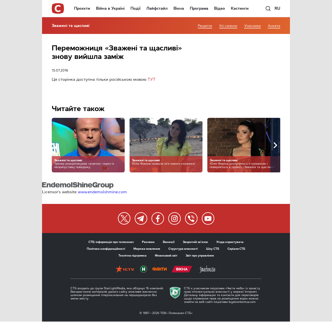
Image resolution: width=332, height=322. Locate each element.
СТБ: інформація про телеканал (111, 242)
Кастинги (240, 8)
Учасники (252, 26)
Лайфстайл (157, 8)
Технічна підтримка (132, 255)
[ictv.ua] (124, 270)
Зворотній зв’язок (195, 242)
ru (277, 8)
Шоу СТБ (212, 248)
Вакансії (169, 242)
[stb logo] (58, 8)
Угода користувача (230, 242)
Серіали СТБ (236, 248)
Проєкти (82, 8)
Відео (219, 8)
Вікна (179, 8)
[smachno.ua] (207, 270)
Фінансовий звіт (166, 255)
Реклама (148, 242)
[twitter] (124, 218)
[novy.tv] (143, 270)
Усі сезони (228, 26)
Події (135, 8)
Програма (199, 8)
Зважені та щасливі (70, 25)
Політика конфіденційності (106, 248)
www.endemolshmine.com (102, 192)
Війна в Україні (110, 8)
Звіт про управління (200, 255)
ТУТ (152, 79)
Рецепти (205, 26)
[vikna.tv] (182, 270)
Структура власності (183, 248)
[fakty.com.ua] (159, 270)
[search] (268, 8)
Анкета (274, 26)
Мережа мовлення (146, 248)
